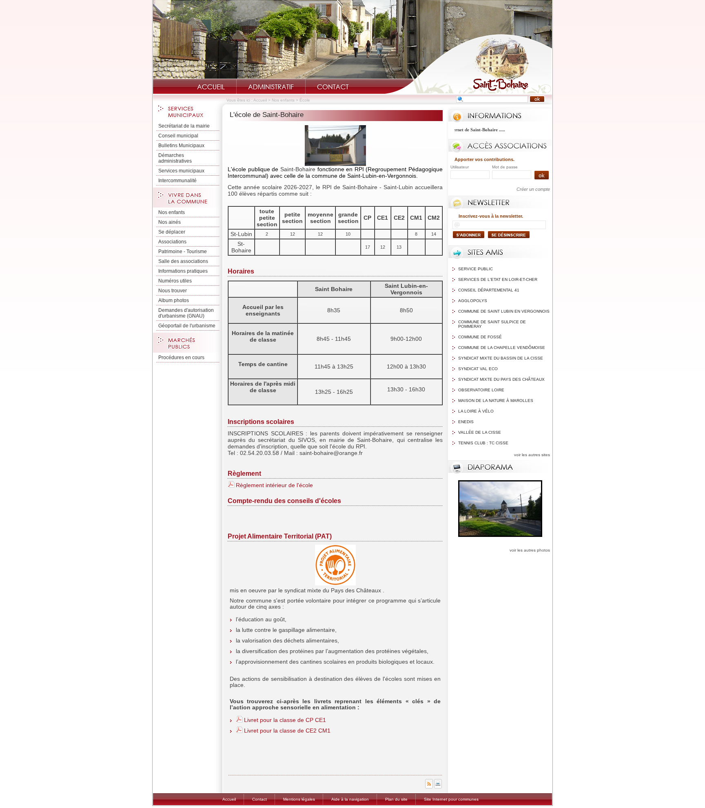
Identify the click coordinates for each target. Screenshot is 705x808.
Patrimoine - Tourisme (182, 251)
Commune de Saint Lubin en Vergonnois (504, 311)
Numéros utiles (175, 281)
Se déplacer (171, 232)
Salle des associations (183, 261)
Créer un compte (533, 189)
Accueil (211, 86)
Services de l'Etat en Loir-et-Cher (497, 279)
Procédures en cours (181, 357)
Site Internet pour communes (451, 799)
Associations (172, 242)
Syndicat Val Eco (478, 368)
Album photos (173, 300)
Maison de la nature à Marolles (495, 400)
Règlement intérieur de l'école (274, 485)
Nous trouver (172, 291)
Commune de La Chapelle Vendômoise (501, 347)
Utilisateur (459, 167)
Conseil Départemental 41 (488, 290)
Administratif (271, 86)
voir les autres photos (530, 550)
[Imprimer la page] (438, 786)
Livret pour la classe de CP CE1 (285, 720)
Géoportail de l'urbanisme (186, 326)
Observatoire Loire (481, 390)
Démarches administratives (175, 158)
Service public (475, 269)
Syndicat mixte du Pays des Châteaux (501, 379)
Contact (333, 86)
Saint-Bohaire (468, 63)
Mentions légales (299, 799)
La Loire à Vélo (476, 411)
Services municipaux (181, 171)
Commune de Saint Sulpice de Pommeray (492, 324)
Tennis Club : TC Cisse (483, 443)
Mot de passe (505, 167)
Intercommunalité (177, 180)
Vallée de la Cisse (479, 432)
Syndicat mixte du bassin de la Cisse (500, 358)
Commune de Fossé (480, 337)
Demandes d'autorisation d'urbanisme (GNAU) (186, 313)
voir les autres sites (532, 455)
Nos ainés (169, 222)
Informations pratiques (183, 271)
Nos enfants (283, 100)
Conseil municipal (178, 136)
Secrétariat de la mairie (184, 126)
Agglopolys (472, 300)
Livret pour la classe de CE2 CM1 (287, 730)
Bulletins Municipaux (181, 145)
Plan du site (396, 799)
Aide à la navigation (350, 799)
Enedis (466, 421)
